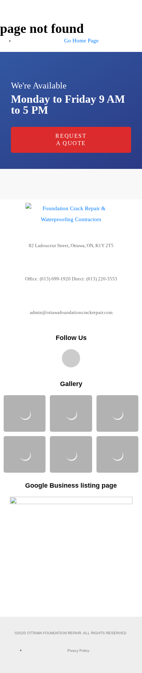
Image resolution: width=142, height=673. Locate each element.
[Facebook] (71, 358)
